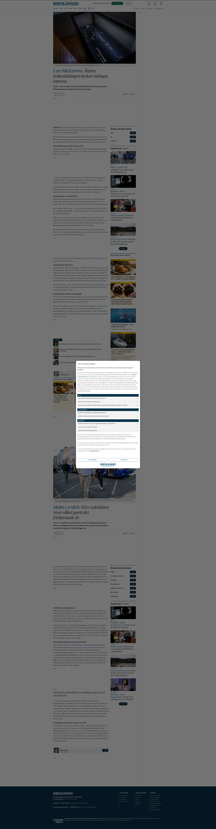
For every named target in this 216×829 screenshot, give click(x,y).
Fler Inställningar (92, 459)
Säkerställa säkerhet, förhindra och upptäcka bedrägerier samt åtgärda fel (96, 423)
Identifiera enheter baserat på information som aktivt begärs (93, 416)
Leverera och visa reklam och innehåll (87, 427)
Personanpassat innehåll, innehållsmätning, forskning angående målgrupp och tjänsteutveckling (102, 405)
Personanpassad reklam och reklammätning (89, 401)
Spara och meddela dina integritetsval (87, 430)
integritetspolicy (94, 451)
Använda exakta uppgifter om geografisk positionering (92, 412)
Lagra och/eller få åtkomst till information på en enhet (92, 398)
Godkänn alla (123, 459)
